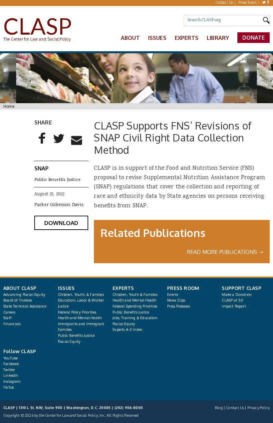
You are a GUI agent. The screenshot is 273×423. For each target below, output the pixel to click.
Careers (9, 312)
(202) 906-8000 (129, 407)
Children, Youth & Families (135, 294)
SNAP (41, 168)
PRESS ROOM (183, 288)
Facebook (11, 363)
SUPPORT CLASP (241, 288)
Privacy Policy (258, 407)
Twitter (9, 369)
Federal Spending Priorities (135, 306)
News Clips (176, 300)
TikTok (8, 387)
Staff (7, 318)
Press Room (247, 3)
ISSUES (66, 288)
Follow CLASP (19, 351)
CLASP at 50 (232, 300)
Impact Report (234, 306)
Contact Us (224, 3)
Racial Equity (69, 341)
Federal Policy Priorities (77, 312)
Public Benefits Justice (57, 180)
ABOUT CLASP (19, 288)
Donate (253, 37)
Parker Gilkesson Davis (58, 205)
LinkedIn (10, 375)
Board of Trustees (17, 300)
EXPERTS (123, 288)
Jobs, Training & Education (135, 318)
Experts (186, 38)
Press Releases (178, 306)
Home (8, 106)
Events (172, 294)
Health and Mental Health (80, 318)
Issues (157, 38)
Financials (12, 323)
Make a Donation (237, 294)
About (130, 38)
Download (61, 222)
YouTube (10, 358)
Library (218, 38)
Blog (219, 407)
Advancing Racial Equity (24, 294)
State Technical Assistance (25, 306)
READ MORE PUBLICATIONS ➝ (225, 252)
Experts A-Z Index (127, 329)
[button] (42, 143)
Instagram (12, 381)
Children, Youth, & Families (81, 294)
